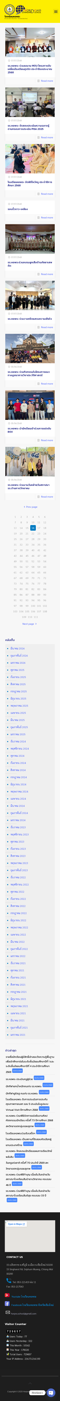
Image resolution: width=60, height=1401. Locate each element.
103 (15, 611)
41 (38, 550)
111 (36, 617)
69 (27, 578)
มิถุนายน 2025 (18, 698)
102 (45, 605)
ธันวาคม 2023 (18, 827)
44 (21, 555)
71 (38, 578)
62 (21, 572)
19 (15, 533)
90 (44, 594)
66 (44, 572)
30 (44, 539)
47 (38, 555)
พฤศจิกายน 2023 (20, 834)
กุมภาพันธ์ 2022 (19, 948)
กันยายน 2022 (18, 898)
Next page (28, 623)
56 (21, 566)
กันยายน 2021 (18, 977)
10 (33, 522)
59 (38, 566)
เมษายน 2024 (18, 798)
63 (27, 572)
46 (33, 555)
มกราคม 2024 (18, 820)
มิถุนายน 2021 (18, 999)
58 (33, 566)
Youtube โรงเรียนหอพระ (24, 1296)
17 (38, 528)
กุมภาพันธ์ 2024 (19, 813)
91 (15, 600)
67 (15, 578)
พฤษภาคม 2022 (19, 927)
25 (15, 539)
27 (27, 539)
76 (33, 583)
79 (15, 589)
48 (44, 555)
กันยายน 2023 (18, 848)
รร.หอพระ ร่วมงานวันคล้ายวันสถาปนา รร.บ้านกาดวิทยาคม (28, 486)
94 (33, 600)
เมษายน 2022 (18, 934)
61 (15, 572)
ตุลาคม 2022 (17, 891)
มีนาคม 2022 (18, 941)
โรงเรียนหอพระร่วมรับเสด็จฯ (20, 1133)
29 (38, 539)
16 (33, 528)
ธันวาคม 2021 (18, 963)
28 (33, 539)
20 (21, 533)
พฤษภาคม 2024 (19, 791)
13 (15, 528)
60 (44, 566)
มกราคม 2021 (18, 1034)
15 (27, 528)
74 (21, 583)
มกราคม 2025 (18, 734)
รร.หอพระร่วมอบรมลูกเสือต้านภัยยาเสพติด (30, 264)
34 (33, 544)
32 (21, 544)
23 (38, 533)
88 (33, 594)
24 (44, 533)
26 (21, 539)
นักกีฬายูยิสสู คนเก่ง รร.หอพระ (22, 1093)
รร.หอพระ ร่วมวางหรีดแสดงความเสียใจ (30, 319)
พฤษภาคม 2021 (19, 1006)
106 (33, 611)
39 (27, 550)
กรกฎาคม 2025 (19, 691)
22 (33, 533)
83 (38, 589)
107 (39, 611)
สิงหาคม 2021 (18, 984)
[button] (55, 11)
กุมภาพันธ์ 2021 (19, 1027)
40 (33, 550)
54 (44, 561)
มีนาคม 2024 (18, 805)
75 (27, 583)
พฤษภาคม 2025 (19, 705)
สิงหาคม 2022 (18, 906)
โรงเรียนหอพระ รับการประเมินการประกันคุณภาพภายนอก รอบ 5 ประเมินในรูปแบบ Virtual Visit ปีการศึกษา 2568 (27, 1105)
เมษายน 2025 (18, 712)
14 (21, 528)
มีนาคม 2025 (18, 720)
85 (15, 594)
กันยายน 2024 (18, 762)
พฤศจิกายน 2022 (20, 884)
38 (21, 550)
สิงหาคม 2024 (18, 770)
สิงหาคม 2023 (18, 855)
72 (44, 578)
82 (33, 589)
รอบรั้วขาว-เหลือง (18, 209)
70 (33, 578)
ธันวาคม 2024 (18, 741)
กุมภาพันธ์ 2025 (19, 727)
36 (44, 544)
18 (44, 528)
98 (21, 605)
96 (44, 600)
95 (38, 600)
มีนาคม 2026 (18, 648)
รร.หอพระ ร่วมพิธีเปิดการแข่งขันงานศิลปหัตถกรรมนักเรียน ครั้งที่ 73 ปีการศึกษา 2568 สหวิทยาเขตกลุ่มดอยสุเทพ (29, 1121)
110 (30, 617)
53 (38, 561)
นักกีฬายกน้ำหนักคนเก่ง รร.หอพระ (24, 1086)
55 (15, 566)
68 (21, 578)
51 (27, 561)
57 (27, 566)
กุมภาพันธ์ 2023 (19, 870)
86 (21, 594)
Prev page (31, 506)
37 (15, 550)
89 (38, 594)
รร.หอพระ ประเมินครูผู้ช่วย (19, 1079)
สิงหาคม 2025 (18, 684)
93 (27, 600)
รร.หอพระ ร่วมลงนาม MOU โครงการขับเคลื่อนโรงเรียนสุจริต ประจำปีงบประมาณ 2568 (30, 69)
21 (27, 533)
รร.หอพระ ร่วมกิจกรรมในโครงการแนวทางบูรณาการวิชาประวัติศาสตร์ (29, 373)
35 (38, 544)
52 (33, 561)
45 (27, 555)
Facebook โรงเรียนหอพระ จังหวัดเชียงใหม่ (33, 1304)
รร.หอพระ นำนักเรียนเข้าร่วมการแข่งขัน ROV (29, 430)
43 (15, 555)
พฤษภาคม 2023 (19, 863)
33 (27, 544)
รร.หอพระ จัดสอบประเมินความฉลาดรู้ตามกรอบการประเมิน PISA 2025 (28, 127)
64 (33, 572)
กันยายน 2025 (18, 677)
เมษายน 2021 (18, 1013)
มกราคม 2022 (18, 956)
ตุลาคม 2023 (17, 841)
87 (27, 594)
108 (45, 611)
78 (44, 583)
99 (27, 605)
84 (44, 589)
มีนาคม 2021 (18, 1020)
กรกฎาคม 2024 (19, 777)
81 (27, 589)
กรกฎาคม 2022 (19, 913)
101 (39, 605)
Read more (47, 80)
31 (15, 544)
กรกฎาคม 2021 (19, 991)
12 (44, 522)
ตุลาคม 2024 (17, 755)
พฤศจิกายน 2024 (20, 748)
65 (38, 572)
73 (15, 583)
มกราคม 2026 (18, 662)
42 (44, 550)
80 (21, 589)
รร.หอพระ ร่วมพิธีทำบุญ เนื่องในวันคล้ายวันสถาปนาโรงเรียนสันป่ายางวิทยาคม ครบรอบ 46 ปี (28, 1180)
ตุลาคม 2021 (17, 970)
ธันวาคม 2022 (18, 877)
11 (38, 522)
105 (27, 611)
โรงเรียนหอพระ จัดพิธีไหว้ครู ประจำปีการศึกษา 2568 (30, 183)
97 (15, 605)
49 (15, 561)
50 (21, 561)
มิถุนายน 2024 (18, 784)
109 (24, 617)
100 (33, 605)
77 (38, 583)
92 (21, 600)
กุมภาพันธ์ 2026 (19, 655)
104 (21, 611)
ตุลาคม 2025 (17, 669)
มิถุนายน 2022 (18, 920)
